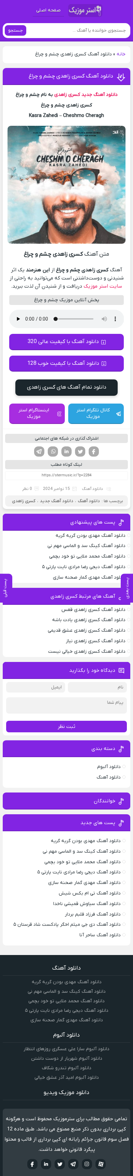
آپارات (100, 1164)
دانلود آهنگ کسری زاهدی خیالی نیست (86, 651)
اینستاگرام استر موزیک (33, 413)
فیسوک (94, 451)
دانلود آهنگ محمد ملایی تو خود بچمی (87, 556)
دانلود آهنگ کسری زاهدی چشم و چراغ (71, 76)
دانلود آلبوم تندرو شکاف (66, 1068)
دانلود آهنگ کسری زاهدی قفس (93, 610)
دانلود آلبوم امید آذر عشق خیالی (66, 1077)
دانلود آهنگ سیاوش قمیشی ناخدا (87, 904)
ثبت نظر (66, 726)
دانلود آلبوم (109, 767)
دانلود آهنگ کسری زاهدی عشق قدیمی (86, 630)
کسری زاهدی (67, 94)
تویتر (80, 451)
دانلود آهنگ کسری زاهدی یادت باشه (88, 620)
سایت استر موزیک (103, 286)
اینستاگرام (87, 1164)
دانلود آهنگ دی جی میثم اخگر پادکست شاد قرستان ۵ (67, 924)
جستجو (15, 30)
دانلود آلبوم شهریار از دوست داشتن (66, 1058)
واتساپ (53, 451)
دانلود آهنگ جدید (100, 94)
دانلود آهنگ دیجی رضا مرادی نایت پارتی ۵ (83, 567)
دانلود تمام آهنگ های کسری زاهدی (66, 387)
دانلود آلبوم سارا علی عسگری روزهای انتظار (66, 1049)
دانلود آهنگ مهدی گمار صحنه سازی (89, 577)
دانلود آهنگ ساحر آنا (100, 935)
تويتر (60, 1164)
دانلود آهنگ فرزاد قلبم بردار (93, 914)
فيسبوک (32, 1164)
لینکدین (66, 451)
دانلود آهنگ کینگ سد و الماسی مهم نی (86, 546)
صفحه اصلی (48, 10)
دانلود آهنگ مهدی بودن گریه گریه (90, 535)
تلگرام (39, 451)
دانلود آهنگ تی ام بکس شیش (90, 893)
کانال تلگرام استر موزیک (93, 413)
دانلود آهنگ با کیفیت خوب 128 (63, 363)
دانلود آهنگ (92, 489)
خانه (121, 54)
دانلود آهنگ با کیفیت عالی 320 (63, 341)
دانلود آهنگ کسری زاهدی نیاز (95, 641)
